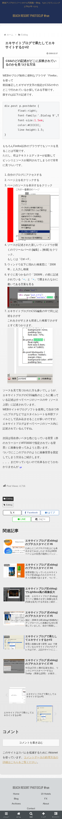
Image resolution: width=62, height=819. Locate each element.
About (46, 803)
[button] (40, 519)
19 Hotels (46, 793)
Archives (16, 803)
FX (45, 798)
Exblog (9, 499)
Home (16, 793)
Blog (16, 798)
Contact (31, 808)
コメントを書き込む (31, 742)
